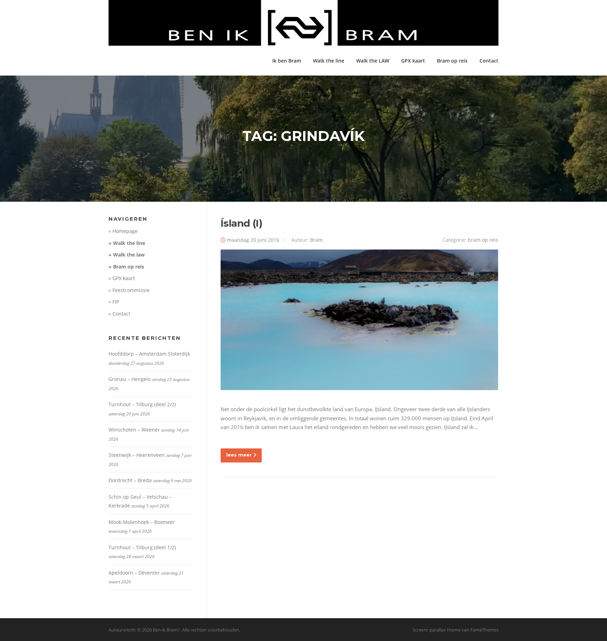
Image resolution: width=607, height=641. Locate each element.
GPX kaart (413, 60)
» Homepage (123, 231)
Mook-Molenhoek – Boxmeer (142, 522)
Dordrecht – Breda (130, 480)
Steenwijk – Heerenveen (137, 455)
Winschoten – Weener (134, 429)
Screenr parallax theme (436, 630)
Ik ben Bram (286, 60)
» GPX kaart (122, 278)
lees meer (239, 455)
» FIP (114, 301)
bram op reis (483, 240)
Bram (316, 240)
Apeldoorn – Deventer (134, 572)
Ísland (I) (241, 223)
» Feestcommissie (129, 290)
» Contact (119, 313)
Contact (488, 60)
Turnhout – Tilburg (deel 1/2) (142, 547)
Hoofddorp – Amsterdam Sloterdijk (149, 353)
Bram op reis (452, 60)
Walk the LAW (372, 60)
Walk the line (328, 60)
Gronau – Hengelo (130, 379)
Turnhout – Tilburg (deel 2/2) (142, 404)
